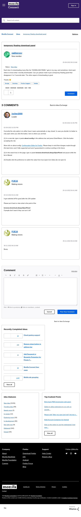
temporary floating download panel (18, 45)
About (4, 455)
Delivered (7, 427)
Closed (6, 431)
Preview (74, 270)
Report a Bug (47, 459)
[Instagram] (71, 455)
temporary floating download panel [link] (35, 34)
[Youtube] (75, 455)
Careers (5, 465)
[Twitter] (67, 455)
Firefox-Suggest (27, 83)
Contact (4, 493)
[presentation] (6, 274)
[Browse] (4, 5)
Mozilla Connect (14, 5)
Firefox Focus (27, 465)
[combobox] (40, 20)
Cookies (67, 489)
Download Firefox (29, 455)
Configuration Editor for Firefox (33, 145)
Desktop (15, 83)
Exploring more (9, 416)
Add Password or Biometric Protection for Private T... (34, 356)
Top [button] (5, 512)
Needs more (8, 409)
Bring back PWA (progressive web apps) (58, 401)
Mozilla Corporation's (11, 497)
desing (8, 87)
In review (7, 413)
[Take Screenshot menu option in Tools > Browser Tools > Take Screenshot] (75, 105)
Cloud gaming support (33, 334)
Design (7, 83)
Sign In (73, 5)
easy (28, 87)
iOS (23, 459)
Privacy (55, 489)
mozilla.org (26, 489)
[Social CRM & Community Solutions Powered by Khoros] (74, 512)
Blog (24, 469)
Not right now (9, 424)
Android (25, 462)
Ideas (18, 34)
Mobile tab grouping (32, 376)
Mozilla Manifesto (9, 459)
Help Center (46, 455)
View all (9, 384)
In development (9, 420)
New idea (14, 66)
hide (32, 87)
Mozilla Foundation (9, 462)
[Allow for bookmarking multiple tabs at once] (72, 105)
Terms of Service (41, 489)
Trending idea (9, 406)
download (14, 87)
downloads (22, 87)
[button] (6, 92)
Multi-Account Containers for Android (57, 421)
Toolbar (38, 83)
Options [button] (75, 34)
